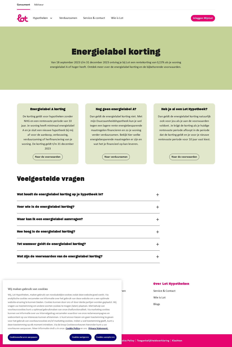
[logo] (22, 18)
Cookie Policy (73, 328)
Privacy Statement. (98, 328)
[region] (62, 312)
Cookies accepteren (105, 337)
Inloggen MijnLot (203, 18)
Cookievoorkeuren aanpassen (23, 337)
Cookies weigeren (80, 337)
